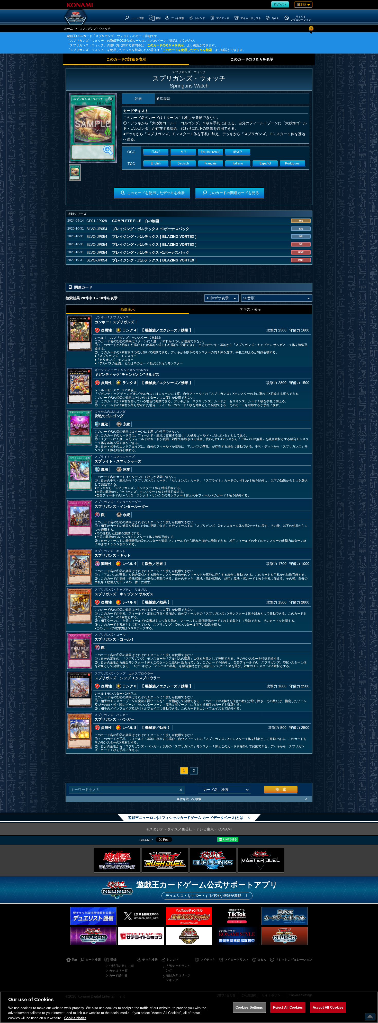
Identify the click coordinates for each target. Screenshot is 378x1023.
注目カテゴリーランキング (178, 978)
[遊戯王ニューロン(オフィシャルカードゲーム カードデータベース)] (76, 17)
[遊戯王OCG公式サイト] (117, 860)
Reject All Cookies (288, 1007)
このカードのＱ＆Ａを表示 (165, 45)
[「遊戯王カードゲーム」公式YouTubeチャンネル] (189, 916)
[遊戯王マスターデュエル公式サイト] (261, 860)
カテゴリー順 (118, 971)
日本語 (155, 152)
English (156, 163)
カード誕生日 (118, 975)
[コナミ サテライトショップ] (141, 936)
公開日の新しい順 (121, 966)
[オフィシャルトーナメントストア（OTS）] (189, 936)
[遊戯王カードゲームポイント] (285, 916)
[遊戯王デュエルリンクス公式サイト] (213, 860)
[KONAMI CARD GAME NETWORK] (93, 936)
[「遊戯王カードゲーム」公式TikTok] (237, 916)
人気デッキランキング (178, 968)
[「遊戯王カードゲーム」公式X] (141, 916)
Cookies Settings (249, 1007)
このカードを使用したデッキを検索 (187, 50)
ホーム (68, 28)
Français (210, 163)
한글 (183, 152)
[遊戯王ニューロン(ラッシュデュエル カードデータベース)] (285, 936)
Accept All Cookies (328, 1007)
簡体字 (237, 152)
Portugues (292, 163)
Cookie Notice (75, 1018)
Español (265, 163)
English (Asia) (210, 152)
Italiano (238, 163)
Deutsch (183, 163)
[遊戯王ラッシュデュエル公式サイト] (165, 860)
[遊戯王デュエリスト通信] (93, 916)
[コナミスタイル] (237, 936)
